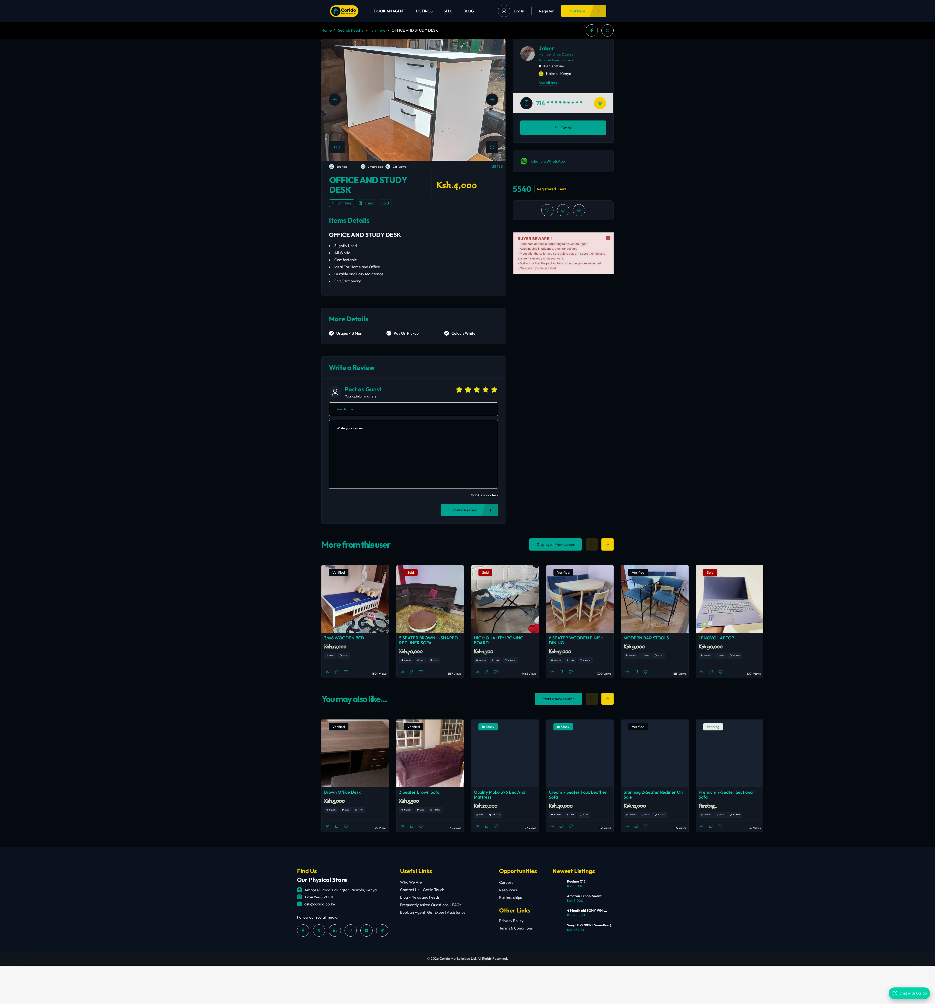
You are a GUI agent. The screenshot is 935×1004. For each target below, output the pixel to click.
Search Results (350, 30)
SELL (448, 11)
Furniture (377, 30)
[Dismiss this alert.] (608, 238)
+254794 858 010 (319, 896)
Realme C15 (576, 881)
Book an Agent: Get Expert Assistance (433, 912)
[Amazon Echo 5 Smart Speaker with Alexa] (557, 898)
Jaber (546, 48)
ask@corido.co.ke (319, 904)
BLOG (468, 11)
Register (546, 11)
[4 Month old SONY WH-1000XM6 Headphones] (557, 913)
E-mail (566, 127)
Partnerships (510, 897)
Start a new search (558, 698)
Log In (519, 11)
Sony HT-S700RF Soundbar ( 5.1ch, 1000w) (589, 925)
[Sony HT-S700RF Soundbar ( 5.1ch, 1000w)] (557, 928)
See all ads (548, 83)
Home (326, 30)
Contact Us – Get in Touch (422, 889)
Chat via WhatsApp (548, 161)
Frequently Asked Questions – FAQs (430, 904)
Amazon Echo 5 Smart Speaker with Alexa (584, 896)
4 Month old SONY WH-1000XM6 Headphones (585, 910)
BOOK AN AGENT (389, 11)
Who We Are (411, 882)
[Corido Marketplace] (344, 11)
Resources (508, 889)
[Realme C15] (557, 884)
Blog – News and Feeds (419, 897)
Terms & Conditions (516, 928)
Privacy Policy (511, 920)
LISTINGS (424, 11)
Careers (506, 882)
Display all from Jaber (556, 544)
